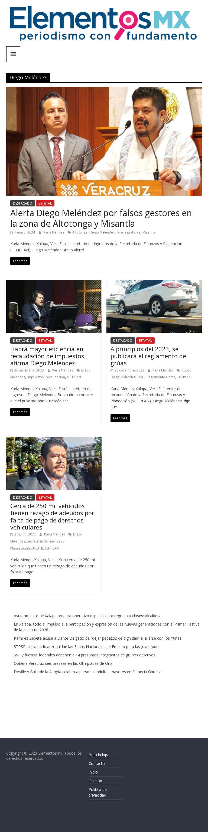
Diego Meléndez (102, 232)
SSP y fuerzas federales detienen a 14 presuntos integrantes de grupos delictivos (84, 654)
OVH (141, 377)
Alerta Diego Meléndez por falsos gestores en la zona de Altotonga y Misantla (101, 218)
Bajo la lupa (99, 754)
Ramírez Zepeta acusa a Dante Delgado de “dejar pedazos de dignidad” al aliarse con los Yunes (97, 638)
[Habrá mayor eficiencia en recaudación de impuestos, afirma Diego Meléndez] (54, 283)
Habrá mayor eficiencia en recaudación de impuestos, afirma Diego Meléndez (48, 356)
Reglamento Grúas (161, 377)
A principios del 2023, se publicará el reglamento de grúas (148, 356)
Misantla (148, 232)
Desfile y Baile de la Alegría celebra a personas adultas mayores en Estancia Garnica (87, 671)
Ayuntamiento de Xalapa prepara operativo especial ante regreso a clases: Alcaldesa (87, 615)
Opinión (95, 780)
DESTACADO (22, 203)
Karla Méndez (54, 232)
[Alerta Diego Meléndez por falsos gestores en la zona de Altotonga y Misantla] (104, 90)
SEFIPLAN (74, 377)
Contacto (97, 763)
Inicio (93, 772)
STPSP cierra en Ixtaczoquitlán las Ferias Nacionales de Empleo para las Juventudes (87, 646)
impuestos (35, 377)
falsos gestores (128, 232)
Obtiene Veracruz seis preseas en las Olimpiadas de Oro (63, 663)
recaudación (55, 377)
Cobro (186, 370)
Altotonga (79, 232)
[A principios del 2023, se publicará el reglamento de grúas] (154, 283)
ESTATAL (45, 203)
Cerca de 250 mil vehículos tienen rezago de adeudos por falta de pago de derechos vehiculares (52, 516)
